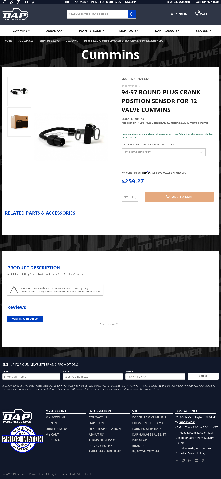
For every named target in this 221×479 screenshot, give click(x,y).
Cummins (20, 30)
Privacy (157, 388)
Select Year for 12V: (148, 144)
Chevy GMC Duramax (148, 423)
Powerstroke (90, 30)
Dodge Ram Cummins (149, 417)
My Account (55, 417)
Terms (148, 388)
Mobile (129, 371)
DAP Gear (139, 440)
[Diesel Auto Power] (15, 14)
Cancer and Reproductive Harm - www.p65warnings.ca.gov (61, 288)
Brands (202, 30)
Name (5, 371)
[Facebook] (4, 2)
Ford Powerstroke (147, 429)
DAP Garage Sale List (149, 434)
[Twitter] (11, 2)
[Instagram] (19, 2)
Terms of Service (102, 440)
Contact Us (98, 417)
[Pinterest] (33, 2)
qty (126, 196)
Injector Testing (145, 451)
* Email (67, 371)
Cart (204, 14)
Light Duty (128, 30)
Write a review (25, 319)
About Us (96, 434)
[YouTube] (26, 2)
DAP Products (166, 30)
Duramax (53, 30)
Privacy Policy (101, 446)
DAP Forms (97, 423)
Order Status (57, 429)
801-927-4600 (187, 422)
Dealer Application (105, 429)
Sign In (182, 14)
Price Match (56, 440)
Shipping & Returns (105, 451)
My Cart (52, 434)
